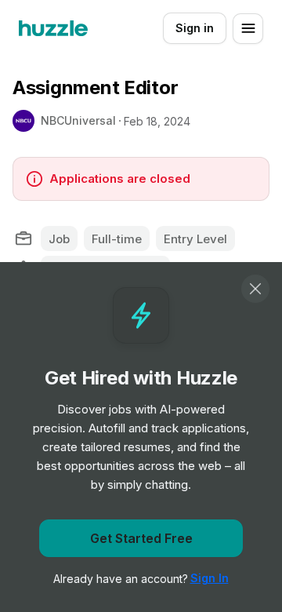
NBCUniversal (78, 120)
